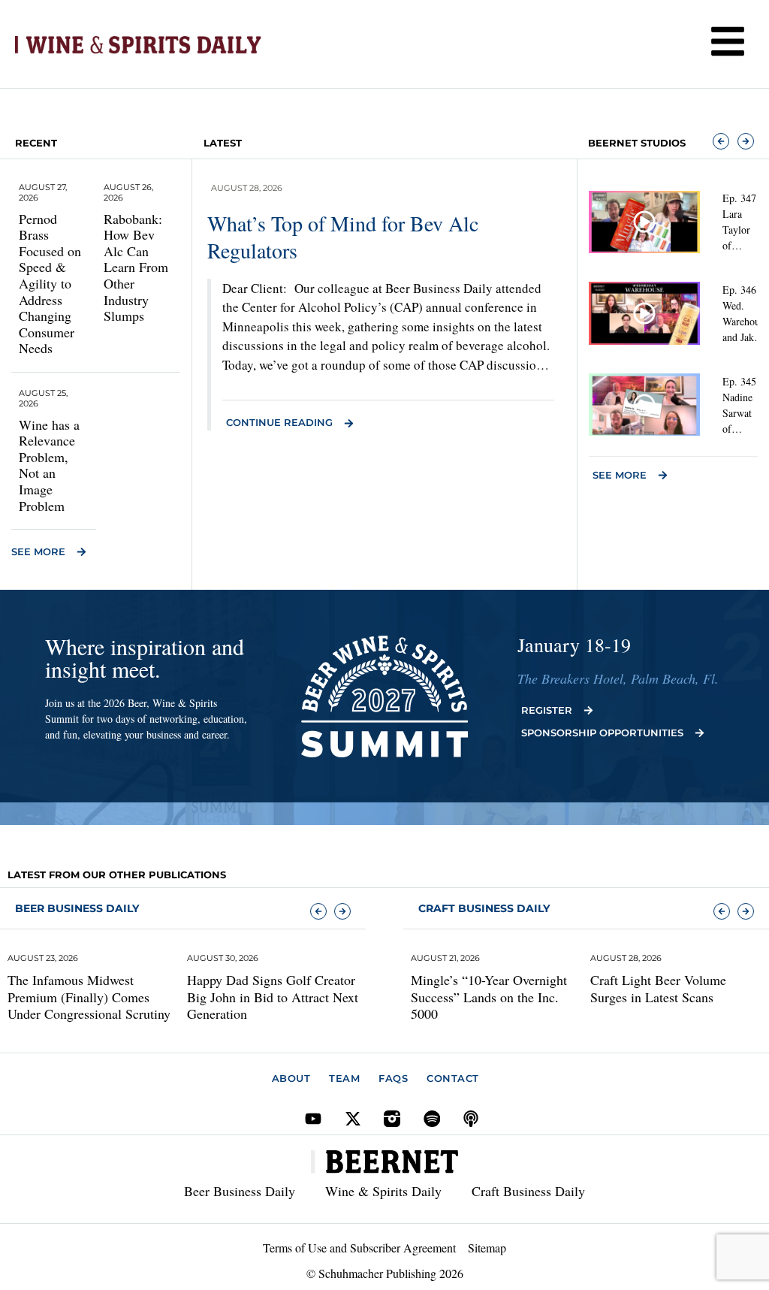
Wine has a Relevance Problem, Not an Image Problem (49, 465)
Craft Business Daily (528, 1191)
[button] (721, 141)
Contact (453, 1078)
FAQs (393, 1078)
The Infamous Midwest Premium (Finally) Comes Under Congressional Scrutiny (89, 997)
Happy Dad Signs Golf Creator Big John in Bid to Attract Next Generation (272, 997)
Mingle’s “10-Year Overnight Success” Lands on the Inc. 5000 (489, 997)
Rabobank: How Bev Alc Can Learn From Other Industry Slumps (136, 267)
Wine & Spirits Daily (383, 1191)
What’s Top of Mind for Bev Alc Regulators (342, 236)
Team (344, 1078)
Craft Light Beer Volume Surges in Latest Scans (658, 988)
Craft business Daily (484, 908)
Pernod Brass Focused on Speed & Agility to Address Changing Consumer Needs (50, 284)
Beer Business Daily (77, 908)
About (291, 1078)
